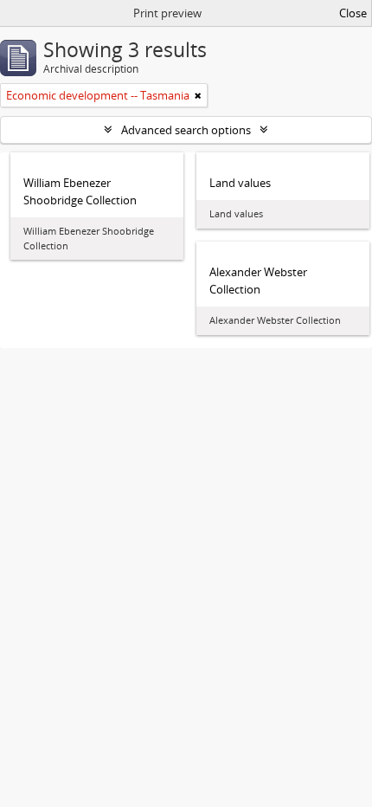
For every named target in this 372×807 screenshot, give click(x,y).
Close (353, 13)
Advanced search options (186, 130)
